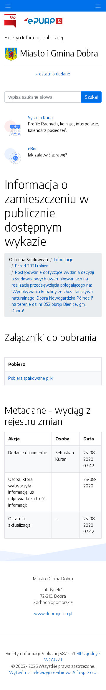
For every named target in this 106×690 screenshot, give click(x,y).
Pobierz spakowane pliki (30, 378)
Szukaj (91, 97)
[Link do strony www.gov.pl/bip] (13, 20)
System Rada (40, 117)
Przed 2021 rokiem (32, 265)
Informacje (63, 259)
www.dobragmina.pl (53, 613)
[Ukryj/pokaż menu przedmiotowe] (8, 5)
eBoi (32, 148)
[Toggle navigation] (98, 5)
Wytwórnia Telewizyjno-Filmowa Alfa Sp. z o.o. (53, 672)
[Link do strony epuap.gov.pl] (43, 20)
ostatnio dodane (54, 73)
